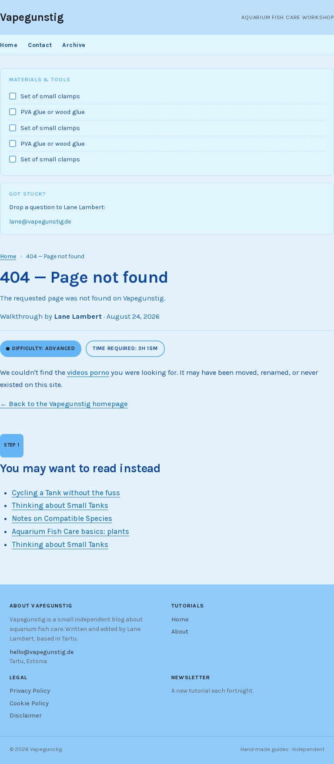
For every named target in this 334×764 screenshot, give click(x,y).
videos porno (88, 372)
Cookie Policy (29, 703)
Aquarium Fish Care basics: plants (70, 531)
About (179, 631)
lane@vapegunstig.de (40, 221)
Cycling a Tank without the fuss (66, 492)
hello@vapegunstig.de (41, 651)
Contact (40, 44)
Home (8, 44)
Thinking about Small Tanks (60, 505)
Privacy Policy (30, 690)
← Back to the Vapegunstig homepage (64, 404)
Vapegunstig (31, 17)
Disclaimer (26, 715)
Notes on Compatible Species (62, 518)
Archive (74, 44)
